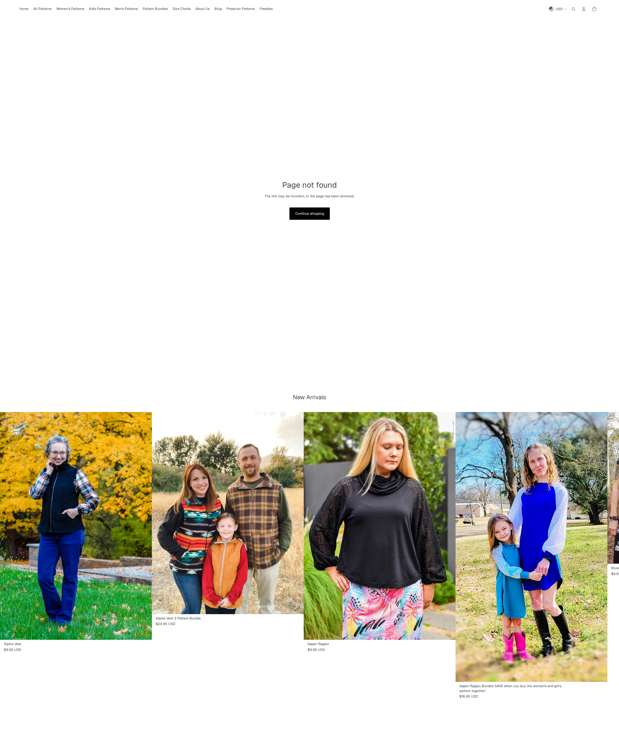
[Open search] (573, 9)
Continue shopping (309, 213)
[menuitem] (24, 9)
